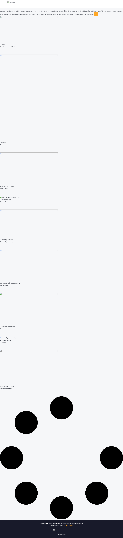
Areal (1, 145)
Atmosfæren (4, 188)
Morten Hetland (68, 525)
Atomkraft (3, 202)
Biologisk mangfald (6, 388)
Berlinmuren (4, 285)
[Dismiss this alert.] (96, 14)
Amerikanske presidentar (8, 47)
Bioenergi (3, 342)
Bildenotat (3, 329)
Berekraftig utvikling (6, 242)
